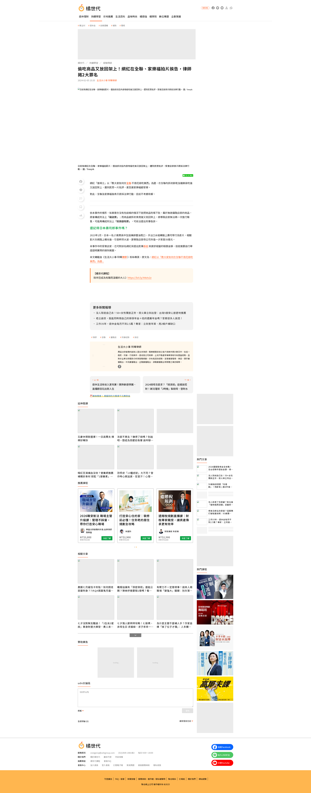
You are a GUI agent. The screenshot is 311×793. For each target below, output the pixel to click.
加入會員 (94, 765)
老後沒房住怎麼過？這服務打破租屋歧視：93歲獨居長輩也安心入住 (220, 512)
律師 (95, 337)
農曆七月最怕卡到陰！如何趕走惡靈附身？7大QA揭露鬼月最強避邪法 (95, 588)
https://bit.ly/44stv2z (139, 277)
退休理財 (84, 16)
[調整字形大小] (81, 215)
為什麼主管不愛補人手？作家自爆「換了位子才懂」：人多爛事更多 (174, 624)
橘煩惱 (143, 16)
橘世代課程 (95, 761)
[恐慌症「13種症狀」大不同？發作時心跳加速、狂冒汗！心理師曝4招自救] (135, 457)
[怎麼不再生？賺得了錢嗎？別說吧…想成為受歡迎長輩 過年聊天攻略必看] (135, 421)
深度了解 (78, 538)
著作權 (151, 778)
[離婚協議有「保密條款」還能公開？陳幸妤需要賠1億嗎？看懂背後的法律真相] (135, 571)
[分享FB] (81, 181)
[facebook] (213, 8)
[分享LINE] (81, 190)
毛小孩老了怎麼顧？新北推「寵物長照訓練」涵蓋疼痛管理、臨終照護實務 (220, 503)
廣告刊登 (108, 756)
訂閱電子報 (118, 765)
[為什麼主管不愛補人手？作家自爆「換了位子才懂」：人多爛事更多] (175, 607)
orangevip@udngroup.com (102, 752)
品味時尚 (132, 16)
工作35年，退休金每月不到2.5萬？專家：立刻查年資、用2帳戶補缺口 (220, 521)
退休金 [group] (93, 25)
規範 (80, 710)
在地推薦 (108, 16)
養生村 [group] (82, 25)
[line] (217, 8)
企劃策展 (176, 16)
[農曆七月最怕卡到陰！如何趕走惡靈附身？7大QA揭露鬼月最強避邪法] (96, 571)
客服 (122, 778)
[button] (231, 8)
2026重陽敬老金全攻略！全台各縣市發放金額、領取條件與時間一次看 (220, 468)
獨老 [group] (123, 25)
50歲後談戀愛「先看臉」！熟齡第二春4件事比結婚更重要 (220, 485)
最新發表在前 (185, 721)
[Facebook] (119, 366)
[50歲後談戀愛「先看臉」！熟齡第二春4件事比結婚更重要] (202, 486)
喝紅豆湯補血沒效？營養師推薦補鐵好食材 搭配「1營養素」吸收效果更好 (95, 474)
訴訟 (136, 337)
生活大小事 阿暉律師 (107, 80)
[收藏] (81, 207)
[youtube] (222, 8)
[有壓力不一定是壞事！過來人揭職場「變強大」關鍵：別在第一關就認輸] (175, 571)
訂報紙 (182, 778)
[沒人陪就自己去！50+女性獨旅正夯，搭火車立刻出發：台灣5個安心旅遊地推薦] (202, 477)
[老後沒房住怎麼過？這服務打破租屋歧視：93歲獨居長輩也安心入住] (202, 512)
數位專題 (164, 16)
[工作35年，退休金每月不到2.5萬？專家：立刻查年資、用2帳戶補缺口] (202, 521)
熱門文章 (202, 459)
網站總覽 (203, 778)
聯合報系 (172, 778)
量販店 (114, 337)
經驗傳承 (107, 62)
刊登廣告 (108, 778)
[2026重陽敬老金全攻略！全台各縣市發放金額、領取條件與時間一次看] (202, 468)
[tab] (134, 547)
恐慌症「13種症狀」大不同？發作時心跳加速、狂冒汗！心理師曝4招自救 (135, 474)
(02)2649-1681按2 (126, 752)
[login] (226, 8)
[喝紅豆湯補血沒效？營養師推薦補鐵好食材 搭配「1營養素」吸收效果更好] (96, 457)
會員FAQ (107, 761)
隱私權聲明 (160, 778)
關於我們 (192, 778)
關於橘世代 (95, 756)
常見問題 (130, 765)
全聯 (104, 337)
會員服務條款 (144, 765)
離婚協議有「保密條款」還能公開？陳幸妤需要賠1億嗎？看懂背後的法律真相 (135, 588)
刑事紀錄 (125, 337)
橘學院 (153, 16)
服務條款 (142, 778)
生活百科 (120, 16)
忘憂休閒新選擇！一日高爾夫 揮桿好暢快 (96, 438)
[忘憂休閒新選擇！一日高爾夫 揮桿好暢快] (96, 421)
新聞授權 (131, 778)
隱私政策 (157, 765)
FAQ (117, 778)
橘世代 (81, 62)
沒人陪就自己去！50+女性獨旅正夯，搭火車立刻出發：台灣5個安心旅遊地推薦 (220, 477)
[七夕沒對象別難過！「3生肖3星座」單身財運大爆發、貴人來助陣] (96, 607)
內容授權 (119, 756)
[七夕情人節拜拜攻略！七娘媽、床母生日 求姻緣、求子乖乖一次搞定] (135, 607)
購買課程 (205, 8)
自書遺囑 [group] (104, 25)
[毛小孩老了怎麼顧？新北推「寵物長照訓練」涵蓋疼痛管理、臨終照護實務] (202, 504)
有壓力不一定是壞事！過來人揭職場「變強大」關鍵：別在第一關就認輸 (174, 588)
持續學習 (96, 16)
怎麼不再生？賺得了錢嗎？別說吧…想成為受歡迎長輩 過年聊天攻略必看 (135, 438)
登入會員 (106, 765)
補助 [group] (115, 25)
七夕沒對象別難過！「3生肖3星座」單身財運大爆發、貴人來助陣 (96, 624)
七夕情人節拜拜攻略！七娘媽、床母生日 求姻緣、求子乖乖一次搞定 (135, 624)
